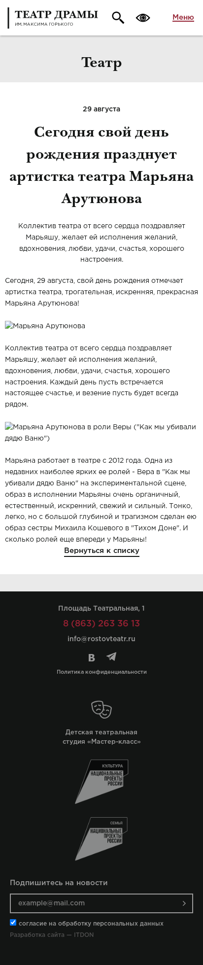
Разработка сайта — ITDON (52, 935)
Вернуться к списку (101, 551)
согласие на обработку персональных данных (91, 924)
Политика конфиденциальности (102, 672)
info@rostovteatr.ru (101, 639)
